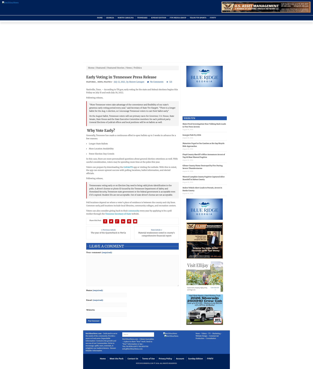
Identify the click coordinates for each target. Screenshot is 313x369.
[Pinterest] (129, 221)
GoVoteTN (128, 167)
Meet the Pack (116, 358)
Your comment (99, 252)
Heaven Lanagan (136, 82)
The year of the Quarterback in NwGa (108, 232)
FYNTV (213, 18)
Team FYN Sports (198, 18)
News (129, 67)
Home (100, 18)
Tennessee (142, 18)
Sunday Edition (158, 18)
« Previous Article (108, 230)
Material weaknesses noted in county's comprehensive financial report (156, 234)
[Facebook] (105, 221)
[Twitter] (111, 221)
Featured (100, 67)
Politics (138, 67)
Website (90, 310)
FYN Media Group (178, 18)
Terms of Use (148, 358)
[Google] (117, 221)
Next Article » (156, 230)
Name (94, 290)
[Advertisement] (156, 43)
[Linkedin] (123, 221)
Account (180, 358)
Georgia (110, 18)
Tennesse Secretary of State (118, 214)
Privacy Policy (165, 358)
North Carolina (126, 18)
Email (94, 300)
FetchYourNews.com (130, 339)
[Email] (135, 221)
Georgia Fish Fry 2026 (192, 135)
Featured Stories (115, 67)
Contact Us (133, 358)
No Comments (156, 82)
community (133, 210)
